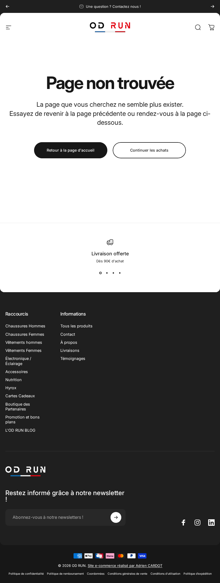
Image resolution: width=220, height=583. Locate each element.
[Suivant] (212, 6)
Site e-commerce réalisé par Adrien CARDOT (125, 565)
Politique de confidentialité (26, 573)
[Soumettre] (116, 517)
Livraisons (69, 350)
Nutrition (13, 379)
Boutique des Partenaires (17, 407)
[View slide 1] (100, 273)
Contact (67, 334)
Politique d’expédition (198, 573)
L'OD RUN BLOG (20, 430)
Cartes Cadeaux (20, 396)
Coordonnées (95, 573)
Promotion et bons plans (22, 419)
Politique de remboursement (65, 573)
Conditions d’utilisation (165, 573)
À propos (68, 342)
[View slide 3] (113, 273)
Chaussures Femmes (24, 334)
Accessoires (16, 371)
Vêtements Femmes (23, 350)
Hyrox (10, 387)
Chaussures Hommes (25, 326)
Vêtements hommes (23, 342)
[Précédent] (7, 6)
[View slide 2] (107, 273)
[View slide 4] (119, 273)
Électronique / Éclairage (18, 361)
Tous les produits (76, 326)
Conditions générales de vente (127, 573)
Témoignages (72, 358)
